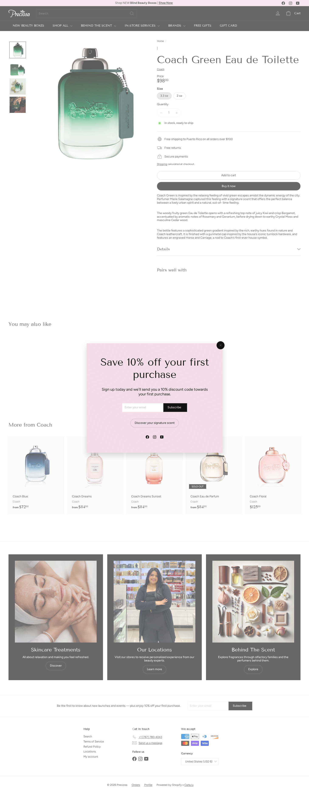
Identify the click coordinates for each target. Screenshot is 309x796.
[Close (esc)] (220, 345)
